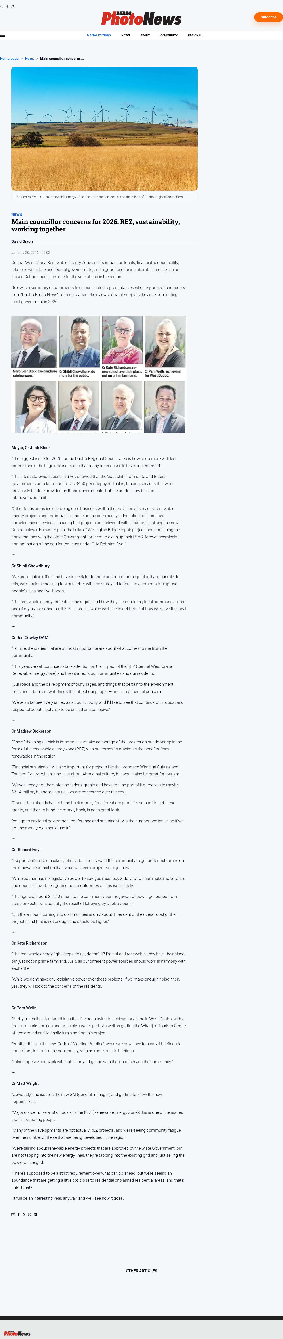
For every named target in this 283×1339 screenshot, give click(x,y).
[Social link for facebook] (7, 6)
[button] (13, 1214)
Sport (145, 35)
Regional (195, 35)
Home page (9, 58)
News (125, 35)
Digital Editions (99, 35)
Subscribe (269, 17)
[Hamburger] (2, 35)
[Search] (1, 7)
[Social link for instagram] (12, 6)
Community (169, 35)
